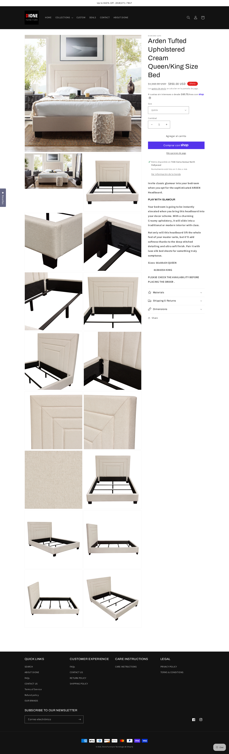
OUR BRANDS (31, 700)
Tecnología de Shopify (124, 747)
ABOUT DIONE (32, 672)
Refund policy (32, 695)
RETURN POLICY (78, 678)
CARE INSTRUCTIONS (126, 666)
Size (150, 103)
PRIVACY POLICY (168, 666)
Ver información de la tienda (166, 174)
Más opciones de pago (176, 153)
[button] (63, 17)
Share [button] (155, 317)
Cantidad (152, 118)
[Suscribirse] (79, 719)
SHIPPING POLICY (79, 683)
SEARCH (29, 666)
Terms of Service (33, 689)
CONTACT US (31, 683)
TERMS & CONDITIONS (172, 672)
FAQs (27, 678)
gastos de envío (159, 88)
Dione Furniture (108, 747)
